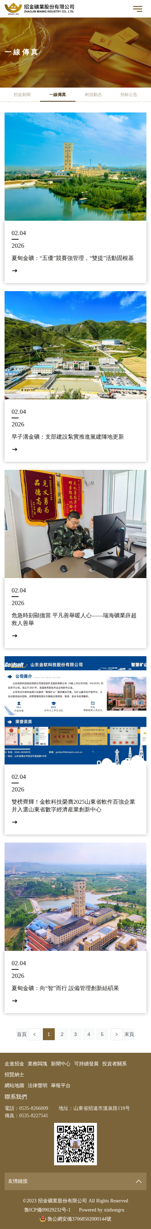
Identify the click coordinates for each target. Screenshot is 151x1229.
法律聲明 (37, 1085)
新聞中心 (61, 1063)
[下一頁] (117, 1034)
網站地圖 (14, 1085)
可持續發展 (86, 1063)
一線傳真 (57, 94)
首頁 (22, 1034)
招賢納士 (14, 1074)
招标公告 (128, 94)
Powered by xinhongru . (103, 1210)
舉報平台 (61, 1085)
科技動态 (93, 94)
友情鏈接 (18, 1181)
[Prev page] (34, 1034)
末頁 (129, 1034)
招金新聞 (22, 94)
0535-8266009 (33, 1108)
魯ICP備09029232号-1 (47, 1210)
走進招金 (14, 1063)
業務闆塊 (37, 1063)
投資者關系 (114, 1063)
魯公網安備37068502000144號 (78, 1219)
